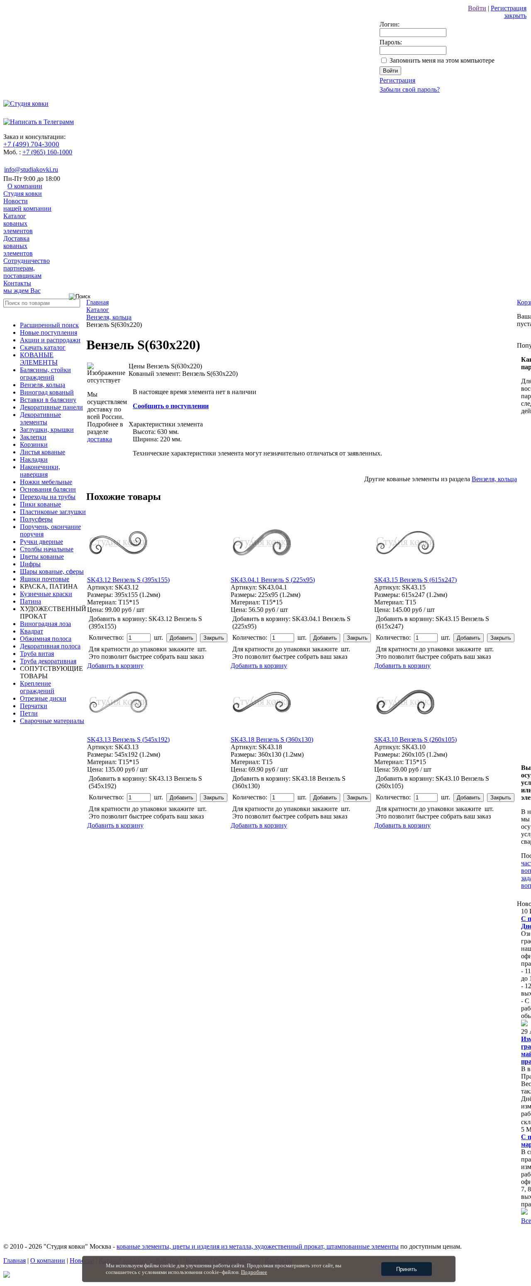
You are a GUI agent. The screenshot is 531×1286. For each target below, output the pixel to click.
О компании (22, 190)
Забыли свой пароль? (410, 89)
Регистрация (508, 8)
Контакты (22, 287)
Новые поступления (48, 332)
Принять (406, 1269)
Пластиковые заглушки (53, 511)
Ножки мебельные (46, 481)
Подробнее (254, 1272)
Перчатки (33, 705)
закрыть (515, 15)
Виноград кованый (47, 392)
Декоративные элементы (40, 418)
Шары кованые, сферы (52, 571)
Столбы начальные (46, 549)
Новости (27, 204)
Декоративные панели (51, 407)
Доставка (18, 246)
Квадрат (31, 631)
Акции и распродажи (50, 339)
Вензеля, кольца (42, 384)
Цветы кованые (42, 556)
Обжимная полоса (45, 638)
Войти (477, 8)
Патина (30, 601)
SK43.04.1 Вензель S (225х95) (273, 579)
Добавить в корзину (115, 665)
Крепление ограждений (37, 687)
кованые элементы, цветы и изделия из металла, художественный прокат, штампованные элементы (258, 1246)
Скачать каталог (43, 347)
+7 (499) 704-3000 (31, 144)
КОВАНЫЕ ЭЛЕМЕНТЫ (39, 358)
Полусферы (36, 519)
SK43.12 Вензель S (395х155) (128, 579)
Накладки (34, 459)
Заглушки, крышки (47, 429)
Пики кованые (40, 504)
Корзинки (34, 444)
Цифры (30, 563)
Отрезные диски (43, 698)
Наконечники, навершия (40, 470)
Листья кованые (42, 451)
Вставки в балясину (48, 399)
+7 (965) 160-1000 (47, 152)
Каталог (18, 223)
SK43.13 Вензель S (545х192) (128, 739)
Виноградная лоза (45, 623)
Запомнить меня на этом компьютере (442, 60)
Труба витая (37, 653)
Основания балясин (48, 489)
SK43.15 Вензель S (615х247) (415, 579)
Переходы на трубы (48, 496)
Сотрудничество (26, 268)
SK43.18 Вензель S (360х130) (272, 739)
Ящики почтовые (44, 578)
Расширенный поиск (49, 325)
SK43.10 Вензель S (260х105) (415, 739)
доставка (99, 439)
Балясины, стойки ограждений (45, 373)
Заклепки (33, 437)
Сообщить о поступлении (171, 405)
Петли (29, 713)
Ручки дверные (41, 541)
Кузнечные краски (46, 593)
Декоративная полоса (50, 646)
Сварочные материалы (52, 720)
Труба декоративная (48, 661)
